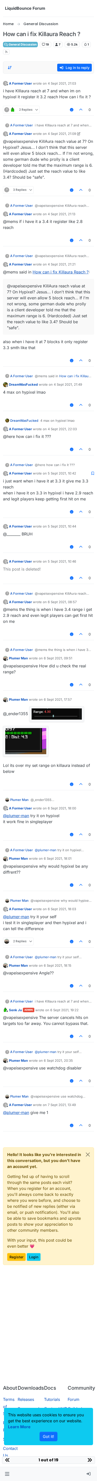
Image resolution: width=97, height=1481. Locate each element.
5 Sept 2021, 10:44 (62, 526)
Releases (26, 1399)
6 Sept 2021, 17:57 (58, 699)
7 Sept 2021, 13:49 (62, 1105)
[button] (7, 1474)
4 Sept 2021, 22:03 (62, 429)
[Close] (88, 1155)
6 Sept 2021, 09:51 (58, 658)
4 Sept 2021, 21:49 (68, 384)
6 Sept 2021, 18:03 (62, 909)
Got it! (48, 1436)
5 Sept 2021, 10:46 (62, 561)
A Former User (20, 83)
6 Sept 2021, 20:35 (58, 1060)
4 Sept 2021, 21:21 (61, 264)
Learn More (19, 1426)
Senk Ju (15, 1010)
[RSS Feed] (6, 51)
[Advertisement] (48, 1329)
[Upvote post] (81, 109)
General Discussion (22, 44)
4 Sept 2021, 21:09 (62, 134)
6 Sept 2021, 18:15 (57, 965)
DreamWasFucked (23, 384)
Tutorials (52, 1399)
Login (33, 1257)
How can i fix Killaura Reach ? (61, 271)
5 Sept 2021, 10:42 (62, 473)
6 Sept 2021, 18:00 (62, 808)
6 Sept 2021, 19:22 (64, 1010)
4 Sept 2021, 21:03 (62, 83)
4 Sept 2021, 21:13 (61, 214)
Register (16, 1257)
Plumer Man (18, 658)
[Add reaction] (72, 109)
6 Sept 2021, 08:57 (62, 602)
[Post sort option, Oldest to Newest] (9, 68)
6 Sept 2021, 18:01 (57, 858)
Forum (73, 1399)
